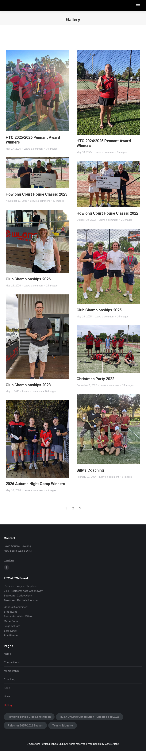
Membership (11, 670)
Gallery (8, 705)
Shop (7, 687)
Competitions (12, 662)
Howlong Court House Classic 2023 (36, 194)
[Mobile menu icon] (138, 5)
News (7, 696)
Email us (9, 560)
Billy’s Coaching (90, 470)
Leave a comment (33, 148)
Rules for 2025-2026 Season (25, 725)
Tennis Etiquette (62, 725)
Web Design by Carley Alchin (103, 743)
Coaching (9, 679)
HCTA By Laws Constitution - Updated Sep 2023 (89, 716)
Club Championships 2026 (28, 279)
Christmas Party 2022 (95, 379)
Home (7, 653)
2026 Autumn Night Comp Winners (35, 483)
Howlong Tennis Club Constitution (29, 716)
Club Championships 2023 (28, 385)
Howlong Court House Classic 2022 (107, 213)
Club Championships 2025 (99, 310)
